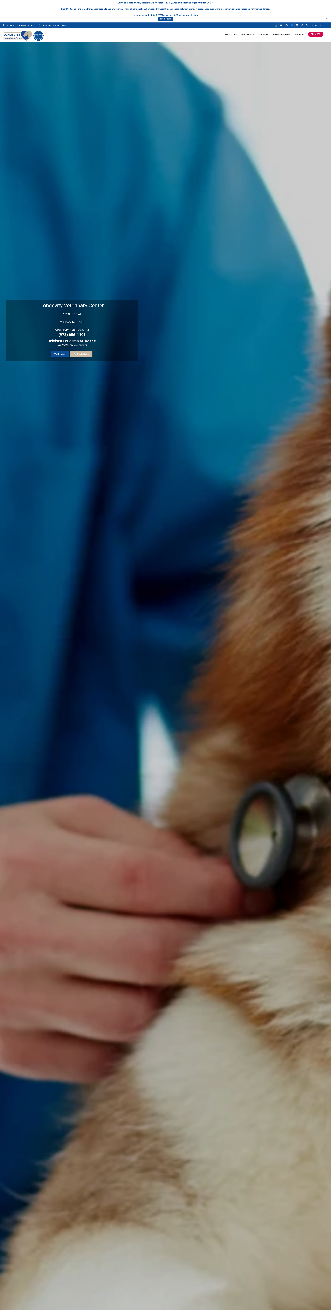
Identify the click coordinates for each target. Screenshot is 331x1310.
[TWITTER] (291, 25)
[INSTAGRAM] (302, 25)
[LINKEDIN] (297, 25)
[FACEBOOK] (286, 25)
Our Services (81, 354)
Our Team (60, 354)
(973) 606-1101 (72, 334)
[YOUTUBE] (281, 25)
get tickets (165, 19)
